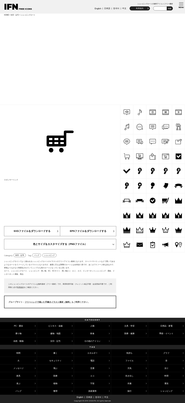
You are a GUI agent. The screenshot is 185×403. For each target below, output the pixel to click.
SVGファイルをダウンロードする (32, 231)
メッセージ (18, 368)
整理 (55, 391)
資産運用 (92, 391)
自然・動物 (18, 341)
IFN (11, 7)
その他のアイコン (92, 341)
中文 (124, 8)
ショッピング (49, 255)
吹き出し (129, 376)
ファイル (129, 360)
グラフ (166, 353)
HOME (6, 15)
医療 (55, 376)
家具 (18, 376)
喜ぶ (18, 383)
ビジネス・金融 (55, 326)
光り (166, 368)
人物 (92, 326)
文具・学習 (129, 326)
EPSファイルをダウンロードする (88, 231)
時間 (18, 353)
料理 (166, 376)
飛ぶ (55, 368)
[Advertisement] (92, 37)
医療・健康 (129, 333)
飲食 (92, 333)
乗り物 (18, 333)
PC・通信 (18, 326)
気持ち (129, 353)
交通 (92, 368)
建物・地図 (55, 333)
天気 (129, 368)
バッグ (36, 255)
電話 (92, 360)
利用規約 (140, 8)
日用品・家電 (166, 326)
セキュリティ (55, 360)
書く (55, 353)
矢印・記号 (15, 15)
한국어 (116, 8)
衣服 (129, 383)
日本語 (107, 8)
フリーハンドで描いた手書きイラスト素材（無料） (48, 302)
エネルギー (92, 353)
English (98, 8)
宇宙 (92, 383)
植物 (55, 383)
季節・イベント (166, 333)
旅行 (129, 391)
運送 (166, 383)
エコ (92, 376)
